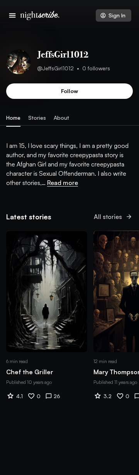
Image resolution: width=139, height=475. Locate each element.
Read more (62, 183)
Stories (37, 118)
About (61, 118)
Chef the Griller (29, 372)
